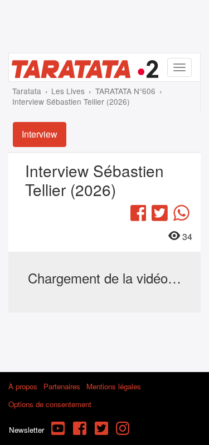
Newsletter (26, 429)
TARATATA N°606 (125, 90)
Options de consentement (49, 404)
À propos (22, 386)
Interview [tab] (39, 134)
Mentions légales (113, 386)
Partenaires (61, 386)
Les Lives (68, 90)
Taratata (26, 90)
